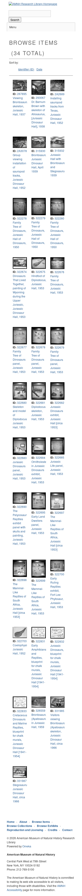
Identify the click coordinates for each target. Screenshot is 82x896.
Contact (67, 830)
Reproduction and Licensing (25, 830)
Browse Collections (19, 826)
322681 (40, 402)
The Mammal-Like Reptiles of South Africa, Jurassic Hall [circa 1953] (57, 533)
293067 (40, 98)
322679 (59, 347)
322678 (40, 347)
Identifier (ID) (26, 69)
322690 (22, 507)
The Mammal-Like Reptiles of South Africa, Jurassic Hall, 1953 (38, 599)
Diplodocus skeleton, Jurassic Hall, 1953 (38, 413)
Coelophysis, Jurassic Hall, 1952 (21, 649)
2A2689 (59, 94)
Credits (52, 830)
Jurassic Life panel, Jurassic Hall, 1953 (56, 467)
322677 (22, 347)
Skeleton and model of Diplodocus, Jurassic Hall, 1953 (20, 417)
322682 (59, 402)
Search (14, 20)
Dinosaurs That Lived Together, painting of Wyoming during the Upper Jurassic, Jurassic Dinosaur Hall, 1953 (19, 296)
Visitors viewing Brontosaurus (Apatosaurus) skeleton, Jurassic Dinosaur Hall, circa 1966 (59, 731)
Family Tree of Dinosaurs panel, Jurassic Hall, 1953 (19, 361)
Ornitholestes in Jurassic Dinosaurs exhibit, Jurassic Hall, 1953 (39, 472)
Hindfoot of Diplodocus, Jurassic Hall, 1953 (38, 282)
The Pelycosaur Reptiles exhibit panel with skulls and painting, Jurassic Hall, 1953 (20, 527)
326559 (40, 710)
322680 (22, 402)
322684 (40, 457)
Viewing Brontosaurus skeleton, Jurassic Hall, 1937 (21, 106)
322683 (22, 458)
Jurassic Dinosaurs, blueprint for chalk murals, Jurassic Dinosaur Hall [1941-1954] (57, 662)
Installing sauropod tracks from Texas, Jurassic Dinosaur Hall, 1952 (57, 110)
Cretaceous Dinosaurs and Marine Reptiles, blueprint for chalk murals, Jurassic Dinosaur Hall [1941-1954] (20, 735)
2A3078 (22, 151)
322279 (40, 218)
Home (11, 822)
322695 (40, 512)
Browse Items (41, 822)
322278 (22, 218)
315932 (59, 150)
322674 (22, 272)
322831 (40, 641)
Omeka (26, 846)
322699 (40, 580)
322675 (40, 272)
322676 (59, 272)
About (23, 822)
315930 (40, 151)
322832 (59, 641)
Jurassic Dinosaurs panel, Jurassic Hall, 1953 (19, 470)
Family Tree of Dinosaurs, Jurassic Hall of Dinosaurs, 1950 (19, 234)
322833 (22, 711)
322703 (22, 641)
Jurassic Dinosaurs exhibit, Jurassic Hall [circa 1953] (56, 417)
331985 (59, 711)
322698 (22, 580)
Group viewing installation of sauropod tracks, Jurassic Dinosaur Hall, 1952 (19, 171)
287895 (22, 94)
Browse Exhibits (47, 826)
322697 (59, 512)
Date (39, 69)
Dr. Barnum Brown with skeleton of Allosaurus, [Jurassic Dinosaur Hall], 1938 (38, 114)
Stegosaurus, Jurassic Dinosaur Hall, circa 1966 (21, 793)
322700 (59, 574)
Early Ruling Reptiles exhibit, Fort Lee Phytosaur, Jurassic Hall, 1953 (56, 592)
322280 (59, 218)
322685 (59, 457)
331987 (22, 781)
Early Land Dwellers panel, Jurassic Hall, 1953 (38, 524)
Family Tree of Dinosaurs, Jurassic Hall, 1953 (57, 284)
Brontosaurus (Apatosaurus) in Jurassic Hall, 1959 (40, 721)
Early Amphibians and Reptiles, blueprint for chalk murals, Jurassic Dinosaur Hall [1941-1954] (38, 665)
